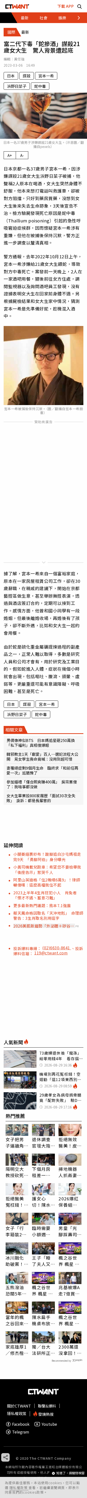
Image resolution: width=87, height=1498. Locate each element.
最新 (25, 18)
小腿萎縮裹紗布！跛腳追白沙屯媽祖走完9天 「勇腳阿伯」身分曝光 (47, 856)
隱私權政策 (19, 1487)
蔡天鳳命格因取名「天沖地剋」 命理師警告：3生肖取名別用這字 (48, 915)
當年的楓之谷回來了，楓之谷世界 (15, 1320)
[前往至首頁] (17, 6)
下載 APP (65, 6)
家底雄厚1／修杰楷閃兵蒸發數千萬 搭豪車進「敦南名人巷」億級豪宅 (16, 1349)
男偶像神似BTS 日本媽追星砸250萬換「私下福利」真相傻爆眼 (41, 742)
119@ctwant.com (51, 953)
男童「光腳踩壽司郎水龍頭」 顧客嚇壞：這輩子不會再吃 (69, 1231)
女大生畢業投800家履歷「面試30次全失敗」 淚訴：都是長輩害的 (41, 798)
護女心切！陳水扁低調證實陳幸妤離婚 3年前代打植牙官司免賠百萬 (42, 1201)
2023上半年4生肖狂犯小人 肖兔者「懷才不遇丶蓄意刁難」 (45, 895)
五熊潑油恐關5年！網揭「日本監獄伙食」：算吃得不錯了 (16, 1290)
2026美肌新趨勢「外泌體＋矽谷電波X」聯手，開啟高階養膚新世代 (43, 926)
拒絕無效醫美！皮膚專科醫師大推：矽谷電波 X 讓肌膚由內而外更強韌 (69, 1142)
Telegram (20, 1432)
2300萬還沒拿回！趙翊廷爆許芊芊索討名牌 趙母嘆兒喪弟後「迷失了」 (69, 1349)
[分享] (5, 1457)
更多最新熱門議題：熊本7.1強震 (42, 905)
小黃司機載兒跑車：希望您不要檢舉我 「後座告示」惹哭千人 (49, 869)
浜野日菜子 (16, 86)
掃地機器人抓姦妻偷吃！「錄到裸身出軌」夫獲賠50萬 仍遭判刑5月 (68, 1172)
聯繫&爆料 (47, 1406)
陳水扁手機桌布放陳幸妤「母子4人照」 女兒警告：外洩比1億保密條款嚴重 (42, 1320)
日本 (11, 76)
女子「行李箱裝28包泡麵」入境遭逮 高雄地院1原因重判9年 (17, 1231)
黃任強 (19, 59)
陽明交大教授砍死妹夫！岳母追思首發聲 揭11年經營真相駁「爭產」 (15, 1172)
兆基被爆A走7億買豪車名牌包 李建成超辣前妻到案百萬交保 (69, 1290)
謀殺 (26, 76)
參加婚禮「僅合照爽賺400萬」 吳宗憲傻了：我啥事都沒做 (42, 784)
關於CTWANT (19, 1406)
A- (22, 155)
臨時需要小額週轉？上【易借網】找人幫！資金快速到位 (42, 1231)
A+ (9, 155)
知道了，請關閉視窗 (70, 1473)
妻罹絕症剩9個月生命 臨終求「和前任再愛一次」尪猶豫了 (42, 770)
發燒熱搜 (45, 1413)
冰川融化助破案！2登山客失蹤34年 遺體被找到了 (16, 1260)
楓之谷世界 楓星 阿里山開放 (69, 1260)
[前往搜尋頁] (79, 6)
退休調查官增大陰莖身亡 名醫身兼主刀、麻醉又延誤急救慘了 (41, 1142)
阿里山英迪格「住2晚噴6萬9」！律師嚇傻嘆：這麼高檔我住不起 (46, 882)
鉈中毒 (40, 86)
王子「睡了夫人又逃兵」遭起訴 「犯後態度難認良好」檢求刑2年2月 (42, 1260)
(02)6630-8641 (56, 948)
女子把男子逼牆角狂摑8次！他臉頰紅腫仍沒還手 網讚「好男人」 (17, 1142)
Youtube (49, 1424)
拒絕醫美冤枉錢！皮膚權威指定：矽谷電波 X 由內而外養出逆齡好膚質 (15, 1201)
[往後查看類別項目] (76, 18)
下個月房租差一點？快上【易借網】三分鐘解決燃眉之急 (42, 1172)
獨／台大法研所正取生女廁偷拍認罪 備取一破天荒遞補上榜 (43, 1349)
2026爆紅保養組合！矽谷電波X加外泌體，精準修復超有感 (69, 1201)
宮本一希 (46, 76)
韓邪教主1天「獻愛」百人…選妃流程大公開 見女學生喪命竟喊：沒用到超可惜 (42, 756)
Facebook (20, 1424)
